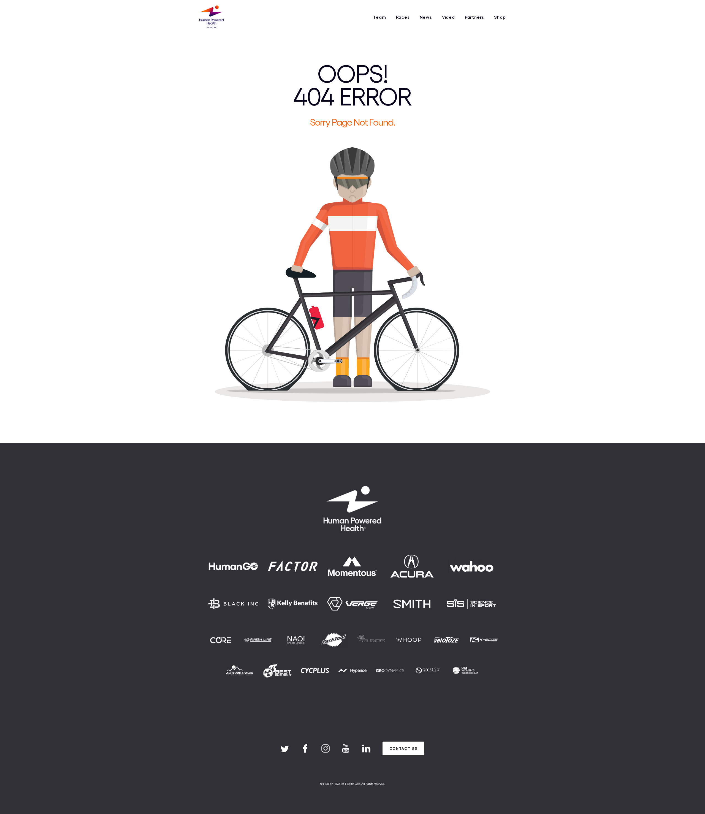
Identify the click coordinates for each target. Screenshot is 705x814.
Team (379, 17)
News (426, 17)
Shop (500, 17)
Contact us (403, 748)
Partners (474, 17)
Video (448, 17)
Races (403, 17)
